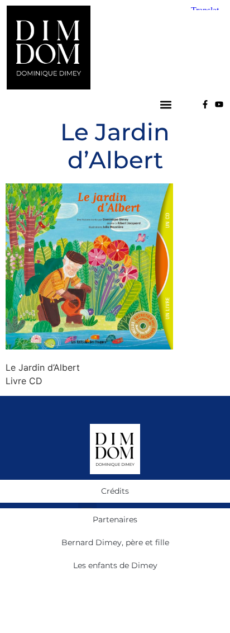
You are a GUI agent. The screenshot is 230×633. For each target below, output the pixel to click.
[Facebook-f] (205, 104)
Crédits (115, 491)
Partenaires (115, 519)
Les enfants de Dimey (115, 565)
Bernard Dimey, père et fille (115, 542)
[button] (166, 104)
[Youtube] (219, 104)
